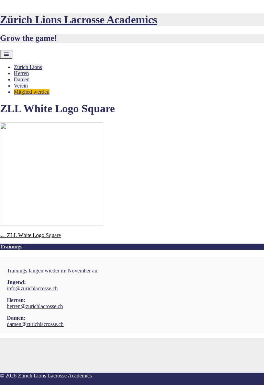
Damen (22, 79)
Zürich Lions (28, 67)
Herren (21, 73)
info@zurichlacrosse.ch (32, 288)
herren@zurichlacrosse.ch (35, 306)
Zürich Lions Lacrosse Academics (78, 19)
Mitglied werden (32, 92)
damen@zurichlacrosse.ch (35, 324)
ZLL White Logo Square (30, 235)
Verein (21, 86)
